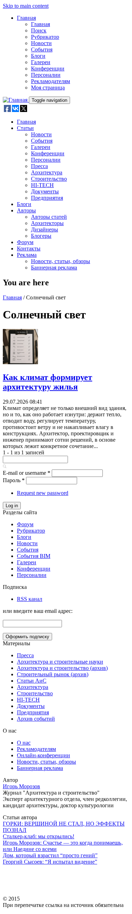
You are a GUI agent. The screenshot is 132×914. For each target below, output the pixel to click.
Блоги (38, 56)
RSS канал (29, 599)
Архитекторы (47, 223)
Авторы (26, 210)
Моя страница (48, 88)
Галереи (40, 62)
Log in (12, 505)
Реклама (27, 255)
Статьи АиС (31, 681)
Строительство (49, 179)
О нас (24, 743)
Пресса (39, 166)
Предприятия (47, 198)
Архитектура (46, 172)
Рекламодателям (50, 81)
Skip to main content (26, 6)
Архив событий (36, 719)
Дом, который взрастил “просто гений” (50, 855)
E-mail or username (26, 473)
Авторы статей (49, 217)
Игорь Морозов (21, 786)
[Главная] (16, 100)
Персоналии (46, 75)
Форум (25, 242)
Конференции (47, 68)
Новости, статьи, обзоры (60, 261)
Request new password (42, 493)
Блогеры (41, 236)
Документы (45, 191)
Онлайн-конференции (43, 755)
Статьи (25, 128)
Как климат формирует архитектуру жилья (47, 382)
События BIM (33, 556)
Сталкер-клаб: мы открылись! (38, 836)
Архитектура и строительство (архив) (62, 668)
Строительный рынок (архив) (52, 674)
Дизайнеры (44, 229)
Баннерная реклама (54, 268)
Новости (41, 43)
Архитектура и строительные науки (60, 662)
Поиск (38, 30)
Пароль (14, 480)
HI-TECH (42, 185)
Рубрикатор (45, 37)
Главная (26, 18)
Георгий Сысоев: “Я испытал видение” (50, 862)
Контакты (28, 248)
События (41, 49)
